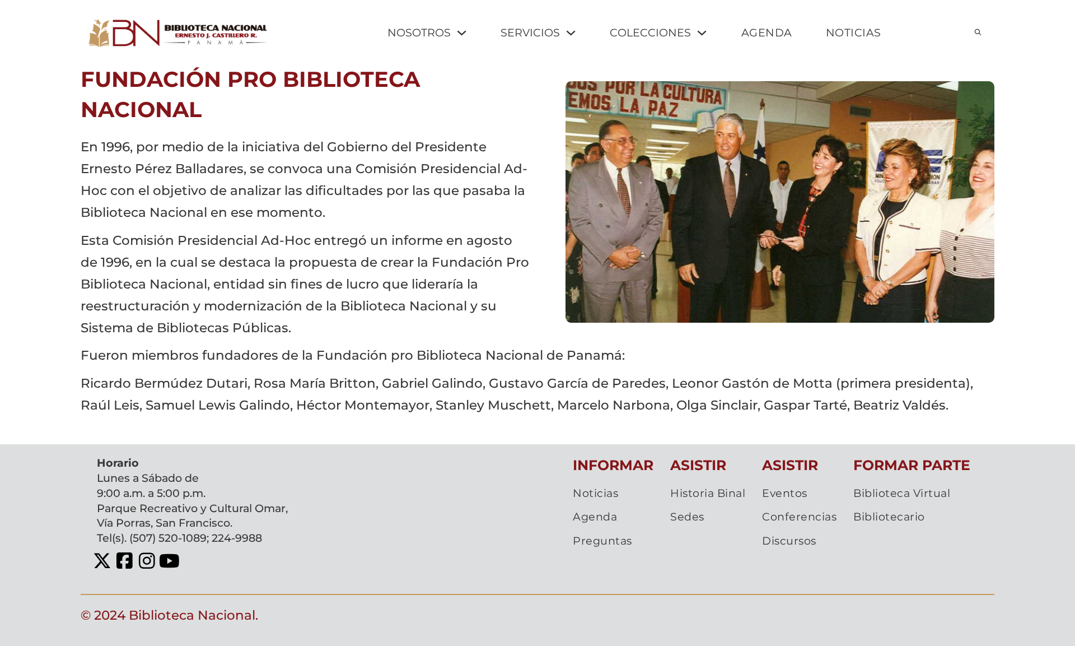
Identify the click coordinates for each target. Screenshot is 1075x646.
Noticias (595, 493)
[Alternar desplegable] (461, 32)
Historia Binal (707, 493)
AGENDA (766, 32)
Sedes (687, 516)
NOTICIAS (853, 32)
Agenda (595, 516)
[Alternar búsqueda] (977, 32)
